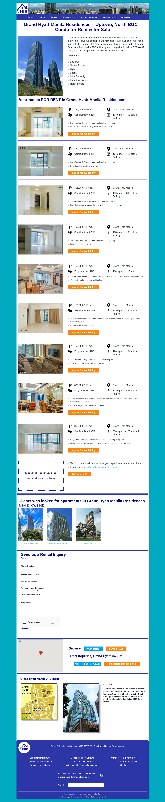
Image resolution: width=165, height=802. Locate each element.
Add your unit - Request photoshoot (82, 764)
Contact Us (125, 17)
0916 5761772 (85, 746)
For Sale (53, 17)
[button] (41, 653)
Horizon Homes (30, 543)
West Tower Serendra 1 (59, 543)
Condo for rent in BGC (40, 757)
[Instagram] (101, 775)
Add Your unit (79, 474)
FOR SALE (116, 649)
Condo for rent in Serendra (40, 761)
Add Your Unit (109, 17)
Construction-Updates (88, 17)
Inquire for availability (84, 133)
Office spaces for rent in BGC (125, 761)
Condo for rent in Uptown (82, 757)
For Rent (41, 17)
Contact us (125, 764)
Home (30, 17)
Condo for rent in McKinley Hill (125, 757)
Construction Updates (40, 764)
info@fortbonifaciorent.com (101, 467)
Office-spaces (68, 17)
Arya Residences (88, 543)
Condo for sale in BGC (82, 761)
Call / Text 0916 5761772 (87, 663)
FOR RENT (93, 649)
